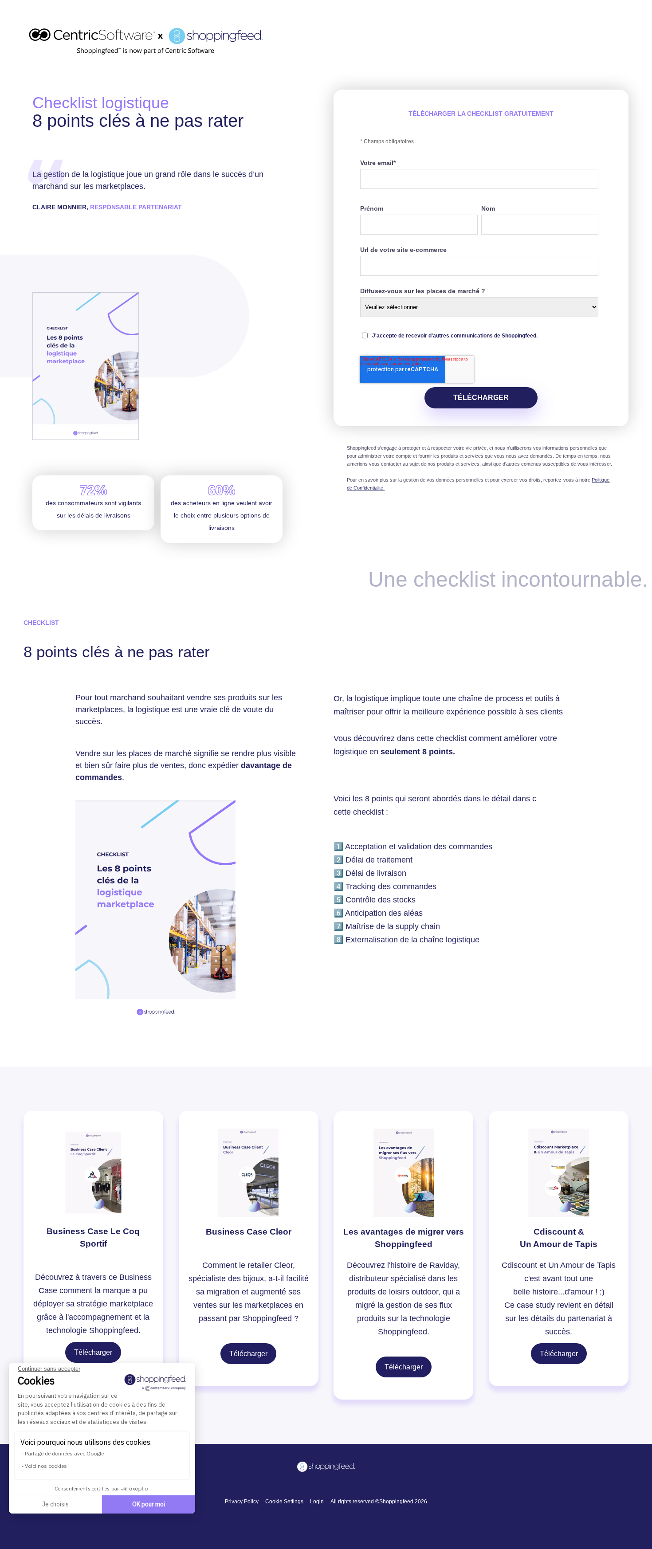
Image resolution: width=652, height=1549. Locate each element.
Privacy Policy (242, 1501)
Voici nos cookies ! (47, 1466)
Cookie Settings (284, 1501)
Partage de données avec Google (64, 1453)
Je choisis (55, 1504)
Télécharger (93, 1352)
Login (317, 1501)
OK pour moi (148, 1504)
